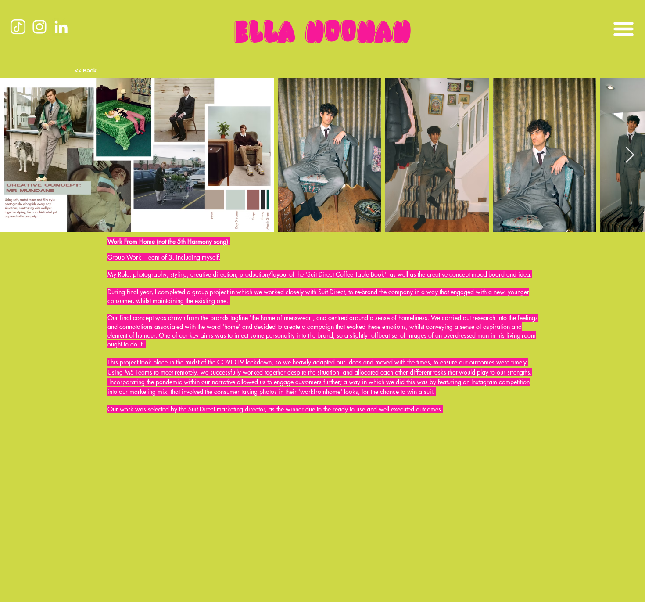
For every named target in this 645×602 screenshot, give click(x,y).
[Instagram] (39, 27)
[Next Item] (630, 155)
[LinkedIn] (61, 27)
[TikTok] (18, 27)
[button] (623, 29)
